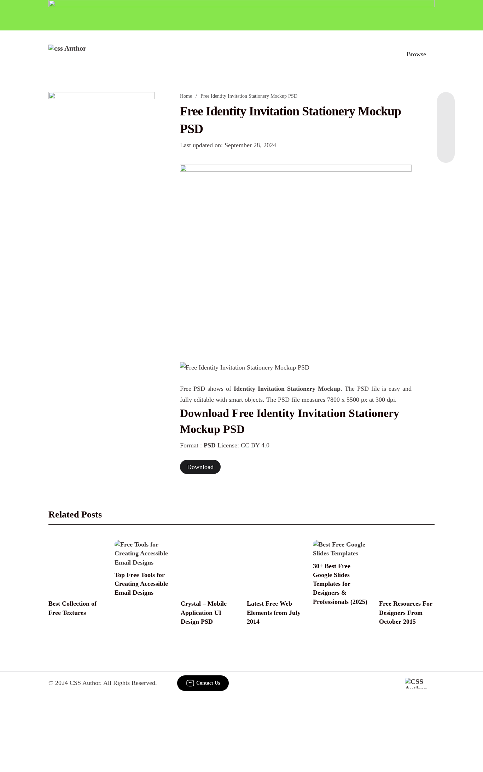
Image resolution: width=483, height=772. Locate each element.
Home (186, 96)
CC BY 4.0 (255, 445)
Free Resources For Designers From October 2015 (405, 612)
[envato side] (101, 197)
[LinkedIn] (446, 120)
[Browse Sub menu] (432, 54)
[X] (446, 148)
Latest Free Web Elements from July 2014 (274, 612)
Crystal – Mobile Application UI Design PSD (204, 612)
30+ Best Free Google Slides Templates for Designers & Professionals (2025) (340, 583)
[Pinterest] (446, 134)
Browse (416, 54)
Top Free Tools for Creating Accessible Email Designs (141, 583)
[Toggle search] (385, 54)
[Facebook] (446, 106)
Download (200, 466)
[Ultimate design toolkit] (296, 255)
